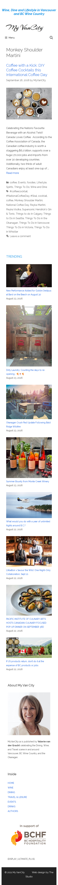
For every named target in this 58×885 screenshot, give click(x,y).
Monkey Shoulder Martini (28, 200)
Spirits (9, 187)
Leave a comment (20, 236)
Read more (12, 172)
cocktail (42, 195)
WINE (10, 787)
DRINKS (11, 806)
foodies (31, 182)
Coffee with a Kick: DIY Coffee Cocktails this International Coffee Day (26, 70)
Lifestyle (42, 182)
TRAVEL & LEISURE (17, 797)
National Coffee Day (17, 204)
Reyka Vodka (13, 209)
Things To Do (22, 187)
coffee (13, 182)
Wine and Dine (38, 187)
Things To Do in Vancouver (34, 222)
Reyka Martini (37, 204)
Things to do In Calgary (29, 213)
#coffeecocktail (19, 191)
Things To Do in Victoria (19, 227)
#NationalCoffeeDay (17, 195)
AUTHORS (13, 811)
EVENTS (12, 802)
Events (22, 182)
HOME (11, 783)
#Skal (33, 195)
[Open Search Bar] (51, 37)
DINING (11, 792)
